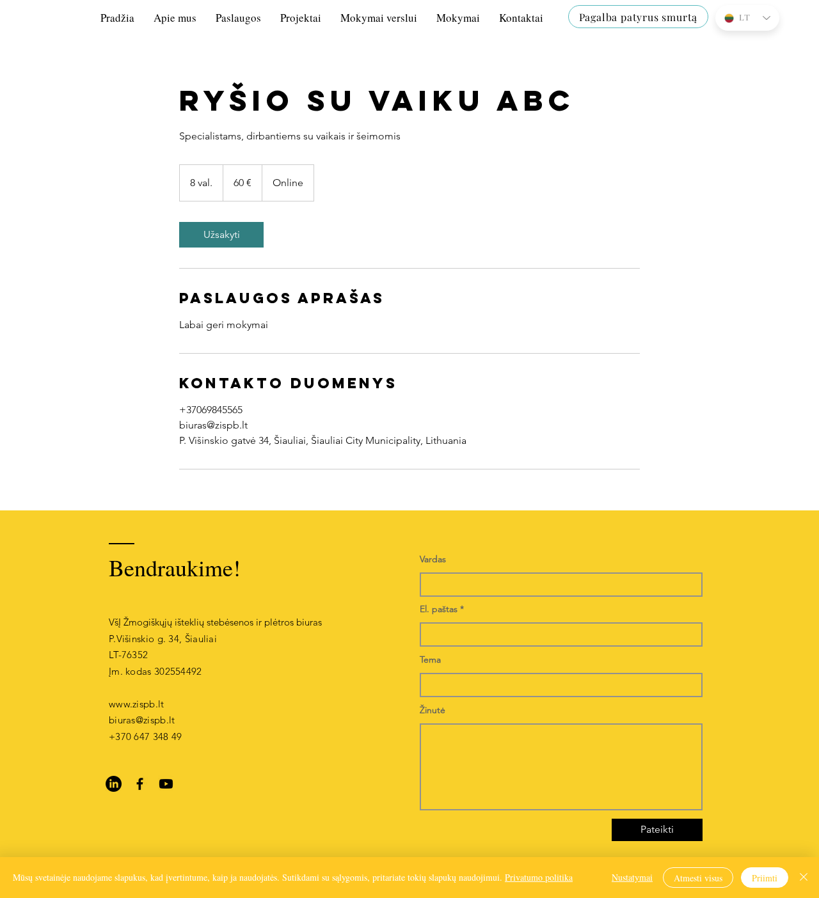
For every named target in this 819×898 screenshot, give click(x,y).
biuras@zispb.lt (142, 720)
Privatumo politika (539, 877)
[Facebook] (140, 784)
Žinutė (432, 709)
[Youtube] (166, 784)
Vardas (433, 559)
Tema (430, 659)
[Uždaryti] (803, 877)
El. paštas (438, 608)
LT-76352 (128, 655)
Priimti (764, 878)
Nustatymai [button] (632, 877)
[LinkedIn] (114, 784)
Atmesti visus (698, 878)
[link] (221, 235)
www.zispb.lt (136, 704)
